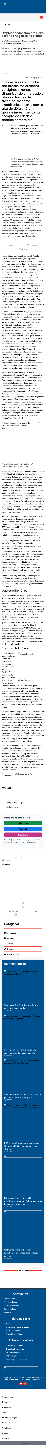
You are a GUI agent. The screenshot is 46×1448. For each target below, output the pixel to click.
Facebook (23, 829)
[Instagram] (25, 1383)
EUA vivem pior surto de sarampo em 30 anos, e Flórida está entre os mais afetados (22, 1146)
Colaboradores (8, 1428)
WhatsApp (23, 823)
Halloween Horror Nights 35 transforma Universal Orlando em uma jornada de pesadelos (23, 1201)
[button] (41, 17)
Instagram (23, 835)
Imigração (6, 1402)
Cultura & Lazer (9, 1423)
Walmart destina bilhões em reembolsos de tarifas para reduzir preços (21, 1252)
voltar (4, 73)
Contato (5, 1433)
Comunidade (7, 1397)
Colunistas (6, 1407)
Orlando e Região (9, 1417)
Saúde (4, 1412)
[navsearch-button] (4, 17)
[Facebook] (21, 1383)
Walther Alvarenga (14, 803)
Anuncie (5, 1438)
